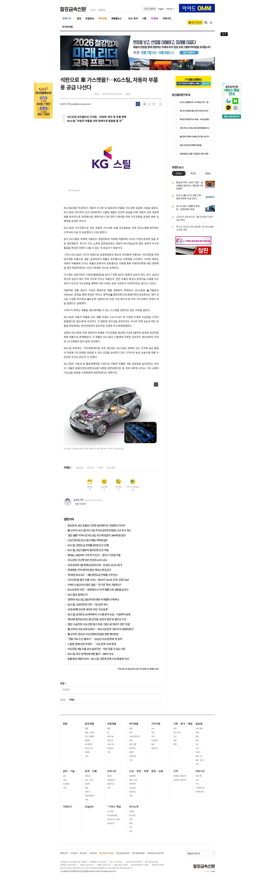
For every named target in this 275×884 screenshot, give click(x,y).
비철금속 (90, 18)
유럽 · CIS (199, 756)
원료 (152, 744)
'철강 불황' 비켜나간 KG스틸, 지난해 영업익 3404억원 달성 (96, 535)
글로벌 (199, 723)
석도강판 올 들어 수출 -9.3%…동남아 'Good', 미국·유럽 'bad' (98, 579)
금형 (130, 740)
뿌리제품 (133, 723)
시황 (144, 18)
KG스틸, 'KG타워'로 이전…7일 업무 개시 (87, 604)
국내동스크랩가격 (179, 780)
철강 (79, 18)
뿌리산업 (102, 18)
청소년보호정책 (122, 853)
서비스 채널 (115, 806)
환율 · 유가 (133, 780)
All (84, 871)
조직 (130, 827)
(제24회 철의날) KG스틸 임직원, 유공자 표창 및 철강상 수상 (96, 619)
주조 (130, 732)
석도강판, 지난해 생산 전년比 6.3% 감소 (87, 560)
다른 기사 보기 (80, 503)
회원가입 (101, 10)
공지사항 (199, 776)
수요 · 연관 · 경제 (138, 771)
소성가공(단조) (134, 736)
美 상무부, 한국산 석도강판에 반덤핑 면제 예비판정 (92, 634)
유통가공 (154, 748)
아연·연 (110, 740)
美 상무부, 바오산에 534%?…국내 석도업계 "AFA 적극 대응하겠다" (100, 629)
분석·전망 (176, 732)
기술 (64, 780)
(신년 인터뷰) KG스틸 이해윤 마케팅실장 (87, 540)
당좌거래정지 (89, 796)
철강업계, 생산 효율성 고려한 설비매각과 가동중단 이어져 (96, 525)
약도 (130, 831)
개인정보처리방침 (106, 853)
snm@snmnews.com (108, 871)
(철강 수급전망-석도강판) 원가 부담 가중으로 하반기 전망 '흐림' (98, 624)
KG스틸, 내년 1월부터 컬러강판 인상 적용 (88, 550)
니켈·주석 (110, 744)
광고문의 (83, 853)
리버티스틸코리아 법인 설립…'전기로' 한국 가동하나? (94, 584)
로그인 (92, 10)
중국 (197, 736)
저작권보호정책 (138, 853)
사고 (197, 780)
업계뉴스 (88, 776)
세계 (197, 732)
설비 (64, 776)
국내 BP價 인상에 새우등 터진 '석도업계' (87, 609)
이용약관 (93, 853)
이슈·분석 (133, 18)
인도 (197, 744)
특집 (174, 728)
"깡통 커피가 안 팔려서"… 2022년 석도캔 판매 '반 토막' (95, 639)
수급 (152, 728)
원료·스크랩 (89, 732)
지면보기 (67, 806)
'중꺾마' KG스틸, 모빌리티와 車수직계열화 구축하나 (93, 599)
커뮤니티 (167, 18)
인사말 (131, 811)
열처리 (131, 752)
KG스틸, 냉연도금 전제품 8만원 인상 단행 (88, 545)
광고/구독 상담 (197, 22)
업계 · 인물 (91, 771)
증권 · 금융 (157, 771)
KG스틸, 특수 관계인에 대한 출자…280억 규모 (90, 653)
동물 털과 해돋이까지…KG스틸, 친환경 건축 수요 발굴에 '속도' (98, 658)
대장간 (109, 776)
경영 (130, 823)
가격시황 (155, 723)
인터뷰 (87, 784)
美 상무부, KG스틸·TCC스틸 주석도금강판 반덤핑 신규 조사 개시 (99, 530)
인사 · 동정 (89, 780)
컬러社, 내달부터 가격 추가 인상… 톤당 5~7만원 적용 (93, 555)
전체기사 (66, 18)
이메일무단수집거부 (155, 853)
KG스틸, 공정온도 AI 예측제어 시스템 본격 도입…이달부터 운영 (98, 614)
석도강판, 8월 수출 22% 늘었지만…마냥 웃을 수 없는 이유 (96, 648)
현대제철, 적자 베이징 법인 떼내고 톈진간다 (89, 569)
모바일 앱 (110, 823)
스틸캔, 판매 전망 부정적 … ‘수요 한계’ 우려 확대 (91, 644)
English (161, 9)
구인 (197, 784)
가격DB (154, 18)
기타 (86, 756)
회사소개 (133, 806)
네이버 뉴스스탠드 (113, 819)
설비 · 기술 (69, 771)
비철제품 (111, 723)
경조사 (87, 792)
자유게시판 (199, 792)
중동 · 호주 (199, 760)
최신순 (62, 700)
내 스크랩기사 (150, 8)
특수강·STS (89, 748)
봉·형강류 (88, 744)
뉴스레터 (110, 811)
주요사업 (132, 815)
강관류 (87, 752)
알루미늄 (110, 736)
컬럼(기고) (110, 784)
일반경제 (132, 776)
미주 (197, 748)
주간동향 (154, 740)
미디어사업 (67, 26)
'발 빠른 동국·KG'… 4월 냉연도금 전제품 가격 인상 (92, 574)
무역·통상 (199, 728)
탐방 (86, 788)
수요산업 (132, 788)
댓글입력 (65, 689)
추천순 (71, 700)
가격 (152, 732)
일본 (197, 740)
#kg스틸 (79, 467)
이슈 (174, 736)
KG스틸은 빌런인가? (77, 594)
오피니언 (111, 771)
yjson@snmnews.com (93, 500)
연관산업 (132, 792)
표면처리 (132, 748)
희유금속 (110, 748)
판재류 (87, 740)
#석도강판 (111, 467)
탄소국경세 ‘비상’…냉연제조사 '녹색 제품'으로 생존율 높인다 (97, 589)
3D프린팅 (132, 756)
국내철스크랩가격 (179, 776)
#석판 (100, 467)
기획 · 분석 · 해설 (182, 723)
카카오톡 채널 (112, 815)
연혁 (130, 819)
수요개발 (66, 784)
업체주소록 (201, 788)
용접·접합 (132, 744)
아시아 (198, 752)
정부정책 (132, 784)
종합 (65, 723)
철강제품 (89, 723)
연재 (174, 744)
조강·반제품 (89, 736)
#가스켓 (90, 467)
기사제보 (73, 853)
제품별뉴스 (116, 18)
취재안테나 (111, 780)
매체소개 (64, 853)
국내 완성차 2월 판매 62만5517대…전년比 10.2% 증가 (94, 565)
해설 (174, 740)
